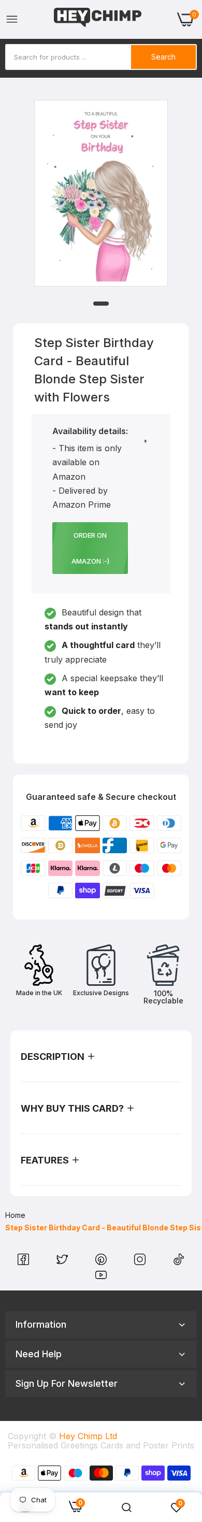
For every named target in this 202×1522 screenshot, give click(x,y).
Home (15, 1215)
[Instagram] (141, 1262)
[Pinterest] (102, 1262)
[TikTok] (179, 1262)
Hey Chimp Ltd (88, 1436)
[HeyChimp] (98, 19)
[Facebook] (24, 1262)
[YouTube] (101, 1277)
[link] (126, 1507)
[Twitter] (63, 1262)
